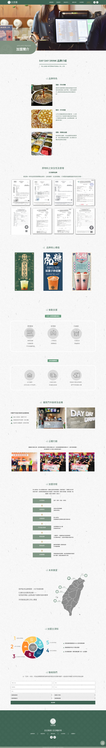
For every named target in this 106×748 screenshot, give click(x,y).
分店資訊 (82, 2)
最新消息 (74, 2)
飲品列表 (66, 2)
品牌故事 (51, 2)
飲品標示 (58, 2)
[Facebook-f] (94, 2)
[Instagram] (97, 2)
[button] (53, 316)
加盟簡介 (89, 2)
